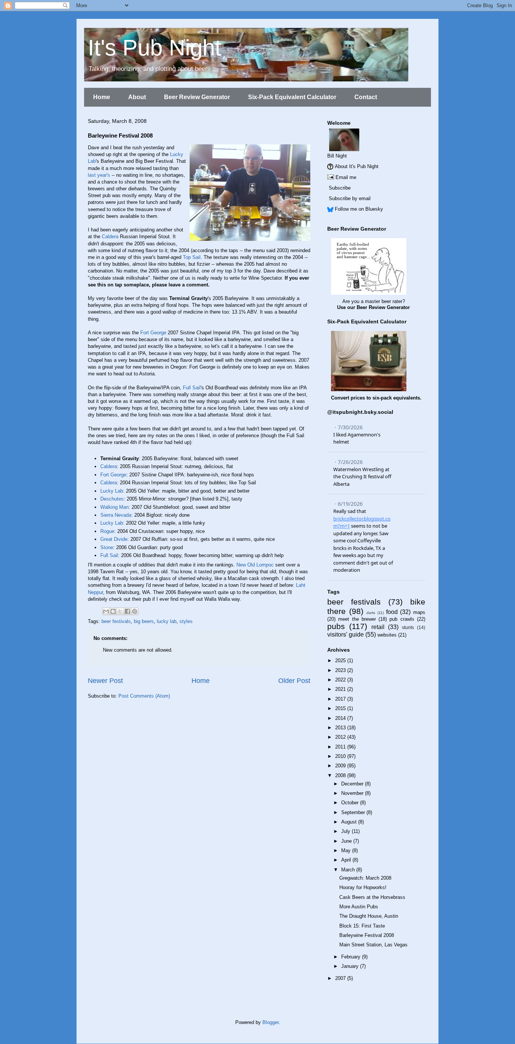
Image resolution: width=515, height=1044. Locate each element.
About (137, 97)
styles (186, 621)
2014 (341, 718)
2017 (341, 699)
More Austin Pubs (358, 906)
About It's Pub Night (357, 166)
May (346, 850)
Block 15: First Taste (362, 926)
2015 (341, 708)
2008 (341, 775)
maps (419, 612)
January (350, 966)
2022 (341, 680)
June (347, 841)
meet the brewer (357, 619)
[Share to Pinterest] (134, 611)
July (346, 831)
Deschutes (112, 499)
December (353, 784)
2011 (341, 747)
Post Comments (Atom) (144, 696)
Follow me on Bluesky (359, 209)
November (353, 793)
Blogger (270, 1022)
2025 (341, 660)
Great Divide (113, 539)
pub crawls (401, 619)
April (347, 860)
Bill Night (337, 156)
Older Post (294, 680)
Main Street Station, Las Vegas (373, 945)
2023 (341, 670)
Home (101, 97)
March (348, 870)
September (353, 812)
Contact (365, 97)
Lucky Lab (111, 491)
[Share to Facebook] (127, 611)
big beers (144, 621)
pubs (336, 626)
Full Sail (192, 387)
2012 (341, 737)
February (351, 957)
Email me (346, 177)
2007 (341, 978)
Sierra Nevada (115, 515)
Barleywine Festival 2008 (366, 935)
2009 (341, 765)
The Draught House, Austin (368, 916)
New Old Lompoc (255, 565)
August (349, 822)
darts (370, 613)
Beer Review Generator (197, 97)
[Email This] (106, 611)
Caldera (110, 236)
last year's (99, 175)
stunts (408, 627)
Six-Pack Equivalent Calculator (292, 97)
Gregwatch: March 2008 (365, 878)
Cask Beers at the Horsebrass (372, 897)
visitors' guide (345, 634)
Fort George (153, 332)
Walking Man (114, 507)
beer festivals (116, 621)
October (350, 802)
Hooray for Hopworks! (362, 887)
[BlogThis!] (113, 611)
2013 (341, 727)
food (392, 612)
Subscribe (340, 188)
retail (378, 627)
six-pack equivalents (396, 398)
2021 (341, 689)
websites (387, 635)
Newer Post (105, 680)
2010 (341, 756)
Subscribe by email (350, 198)
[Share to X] (120, 611)
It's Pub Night (154, 47)
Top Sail (192, 257)
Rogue (107, 531)
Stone (106, 547)
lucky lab (166, 621)
